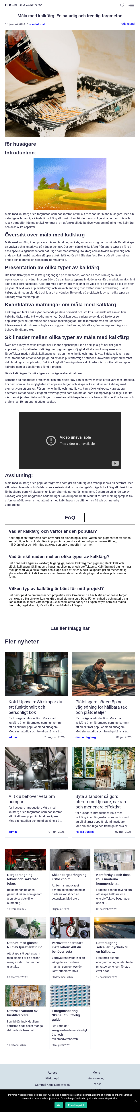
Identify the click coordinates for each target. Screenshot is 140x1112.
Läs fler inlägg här (70, 628)
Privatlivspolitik (76, 1105)
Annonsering (96, 1078)
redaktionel (128, 23)
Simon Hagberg (85, 737)
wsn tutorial (37, 24)
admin (13, 737)
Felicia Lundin (84, 832)
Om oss (96, 1084)
